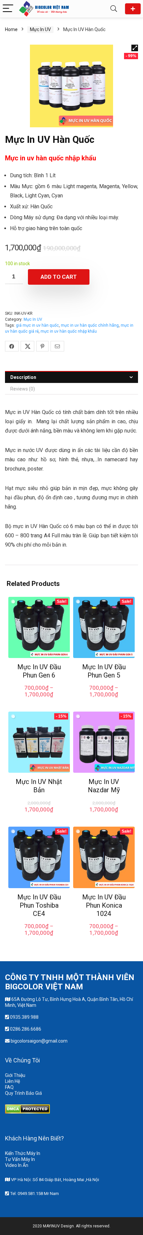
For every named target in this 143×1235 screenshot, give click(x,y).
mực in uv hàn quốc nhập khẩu (69, 331)
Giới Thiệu (15, 1075)
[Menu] (8, 9)
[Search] (114, 9)
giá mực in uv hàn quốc (37, 325)
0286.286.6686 (25, 1029)
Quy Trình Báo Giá (23, 1093)
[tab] (71, 377)
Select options (39, 701)
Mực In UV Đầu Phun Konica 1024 (104, 905)
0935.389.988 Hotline (133, 8)
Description (23, 377)
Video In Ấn (16, 1165)
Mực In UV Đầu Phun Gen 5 (104, 671)
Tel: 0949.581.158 (27, 1193)
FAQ (9, 1087)
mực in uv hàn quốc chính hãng (90, 325)
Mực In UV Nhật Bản (39, 786)
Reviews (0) (22, 388)
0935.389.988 (24, 1017)
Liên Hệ (12, 1081)
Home (11, 29)
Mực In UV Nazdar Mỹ (104, 786)
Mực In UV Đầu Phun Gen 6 (39, 671)
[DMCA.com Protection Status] (27, 1107)
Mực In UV (40, 29)
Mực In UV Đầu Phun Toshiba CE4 (39, 905)
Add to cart (59, 276)
